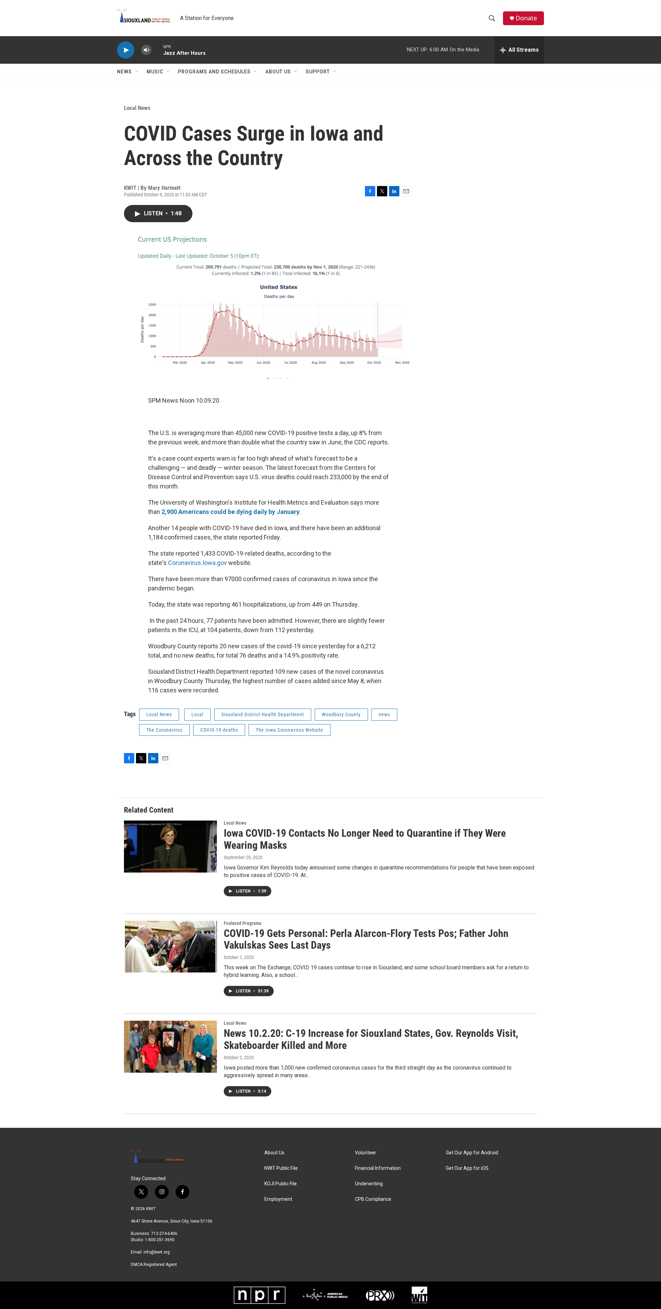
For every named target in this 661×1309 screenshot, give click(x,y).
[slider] (157, 49)
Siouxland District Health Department (262, 714)
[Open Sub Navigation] (137, 71)
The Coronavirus (164, 730)
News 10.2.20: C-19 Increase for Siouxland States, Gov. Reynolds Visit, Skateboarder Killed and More (371, 1039)
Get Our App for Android (472, 1152)
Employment (278, 1199)
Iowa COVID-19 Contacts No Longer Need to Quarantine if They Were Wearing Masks (365, 839)
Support (318, 71)
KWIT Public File (281, 1168)
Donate (526, 18)
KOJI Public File (280, 1183)
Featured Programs (242, 923)
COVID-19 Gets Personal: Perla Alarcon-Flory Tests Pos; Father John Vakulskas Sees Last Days (366, 939)
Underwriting (369, 1183)
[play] (125, 50)
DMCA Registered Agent (154, 1264)
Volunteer (365, 1152)
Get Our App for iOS (467, 1168)
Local (197, 714)
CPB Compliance (373, 1199)
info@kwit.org (157, 1252)
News (124, 71)
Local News (137, 107)
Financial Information (378, 1168)
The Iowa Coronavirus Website (289, 730)
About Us (278, 71)
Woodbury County (341, 714)
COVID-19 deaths (219, 730)
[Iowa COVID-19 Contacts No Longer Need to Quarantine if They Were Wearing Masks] (170, 846)
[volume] (146, 50)
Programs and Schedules (214, 71)
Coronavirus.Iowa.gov (197, 562)
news (384, 714)
